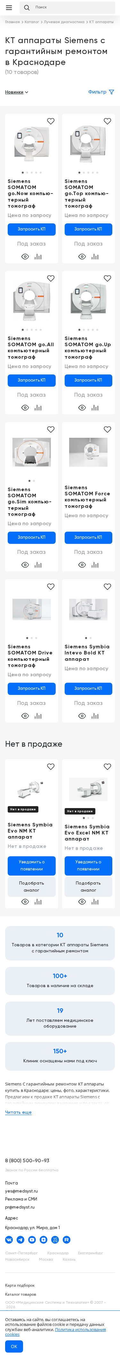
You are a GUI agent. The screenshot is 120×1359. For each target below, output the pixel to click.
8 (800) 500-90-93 (27, 1161)
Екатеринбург (90, 1253)
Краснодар (57, 1253)
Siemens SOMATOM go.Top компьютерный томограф (86, 194)
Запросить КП (31, 229)
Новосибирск (17, 1260)
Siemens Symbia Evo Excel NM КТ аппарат (87, 833)
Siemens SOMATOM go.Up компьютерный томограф (88, 348)
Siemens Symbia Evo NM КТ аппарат (30, 831)
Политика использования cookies (55, 1332)
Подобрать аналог (31, 887)
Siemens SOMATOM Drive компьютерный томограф (30, 656)
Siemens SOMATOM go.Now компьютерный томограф (30, 194)
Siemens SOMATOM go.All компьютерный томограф (31, 348)
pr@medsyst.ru (20, 1207)
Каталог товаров (20, 1294)
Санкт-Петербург (21, 1253)
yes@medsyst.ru (21, 1191)
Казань (69, 1260)
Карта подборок (20, 1285)
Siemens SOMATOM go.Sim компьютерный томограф (30, 502)
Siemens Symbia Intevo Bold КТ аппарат (87, 653)
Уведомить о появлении (31, 865)
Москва (46, 1260)
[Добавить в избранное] (107, 121)
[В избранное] (51, 121)
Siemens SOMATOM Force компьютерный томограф (87, 497)
